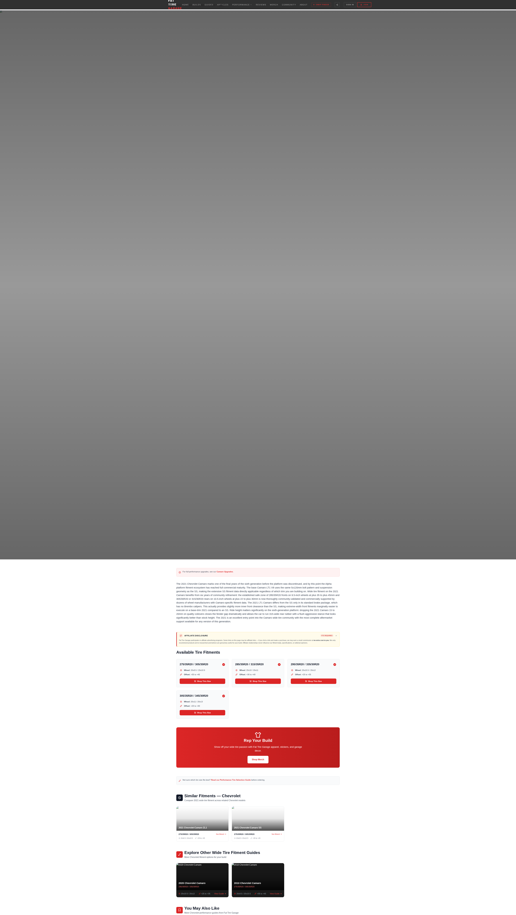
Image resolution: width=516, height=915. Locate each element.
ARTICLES (222, 5)
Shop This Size (204, 681)
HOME (185, 5)
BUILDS (197, 5)
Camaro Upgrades (225, 572)
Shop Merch (258, 759)
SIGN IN (350, 5)
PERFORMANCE (241, 5)
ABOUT (304, 5)
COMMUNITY (289, 5)
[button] (258, 635)
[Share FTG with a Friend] (337, 4)
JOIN (365, 5)
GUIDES (209, 5)
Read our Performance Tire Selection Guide (231, 780)
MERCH (274, 5)
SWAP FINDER (322, 5)
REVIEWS (261, 5)
